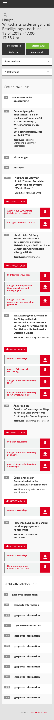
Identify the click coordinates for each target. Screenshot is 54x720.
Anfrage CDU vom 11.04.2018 (21, 222)
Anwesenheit (37, 52)
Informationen (14, 45)
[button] (45, 212)
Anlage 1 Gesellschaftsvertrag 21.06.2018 (21, 453)
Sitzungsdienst (38, 712)
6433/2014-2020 (17, 501)
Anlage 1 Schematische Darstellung (18, 370)
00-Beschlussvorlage (17, 358)
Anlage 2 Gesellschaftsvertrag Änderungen (21, 465)
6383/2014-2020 (17, 349)
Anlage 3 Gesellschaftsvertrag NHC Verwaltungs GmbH (21, 393)
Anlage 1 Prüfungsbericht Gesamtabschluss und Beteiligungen (19, 288)
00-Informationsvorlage (18, 275)
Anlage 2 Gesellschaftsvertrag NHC (21, 382)
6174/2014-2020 (17, 265)
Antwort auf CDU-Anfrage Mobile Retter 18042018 (19, 212)
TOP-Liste (13, 52)
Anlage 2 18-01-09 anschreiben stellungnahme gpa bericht (21, 302)
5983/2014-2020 (17, 432)
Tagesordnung (37, 45)
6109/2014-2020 (17, 546)
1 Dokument (12, 72)
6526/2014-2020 (17, 201)
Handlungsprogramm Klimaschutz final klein (18, 567)
